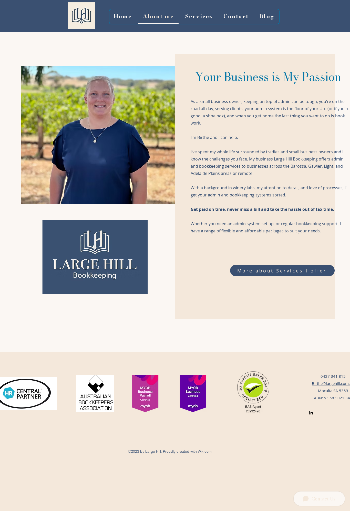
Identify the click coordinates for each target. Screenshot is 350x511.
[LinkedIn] (311, 412)
